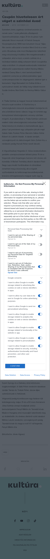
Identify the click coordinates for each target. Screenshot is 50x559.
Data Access (25, 375)
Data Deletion (10, 375)
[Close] (45, 184)
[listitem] (25, 230)
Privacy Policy (39, 375)
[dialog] (25, 279)
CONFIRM (15, 366)
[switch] (40, 236)
